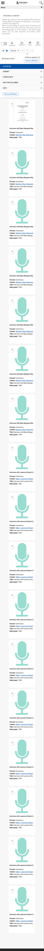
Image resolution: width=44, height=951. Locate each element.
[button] (22, 44)
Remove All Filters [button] (32, 61)
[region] (22, 81)
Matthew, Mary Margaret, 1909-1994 (29, 135)
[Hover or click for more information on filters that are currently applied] (39, 57)
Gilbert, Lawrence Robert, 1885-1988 (29, 479)
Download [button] (12, 43)
